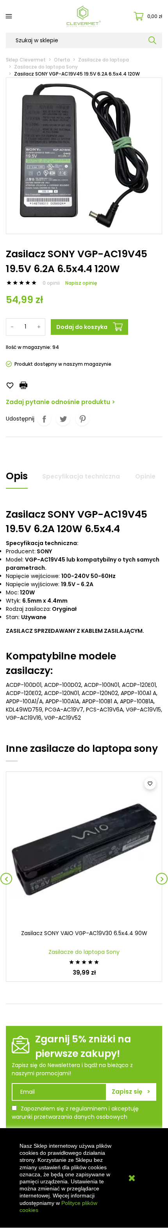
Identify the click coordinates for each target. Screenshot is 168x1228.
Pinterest (82, 419)
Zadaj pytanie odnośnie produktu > (60, 402)
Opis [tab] (17, 476)
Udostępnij (44, 419)
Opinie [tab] (145, 476)
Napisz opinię (81, 283)
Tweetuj (63, 419)
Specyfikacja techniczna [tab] (81, 476)
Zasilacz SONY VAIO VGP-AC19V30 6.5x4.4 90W (84, 933)
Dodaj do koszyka (81, 327)
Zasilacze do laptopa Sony (84, 952)
